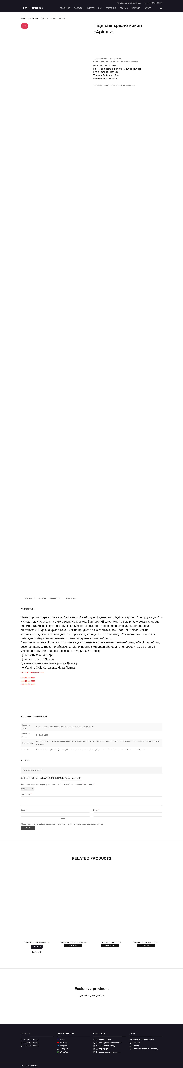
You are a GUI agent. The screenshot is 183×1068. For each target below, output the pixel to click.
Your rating (88, 784)
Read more (73, 945)
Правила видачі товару (105, 1046)
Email (96, 810)
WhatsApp (64, 1052)
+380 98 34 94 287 (155, 3)
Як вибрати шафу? (104, 1039)
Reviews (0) (71, 598)
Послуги (78, 8)
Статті (148, 8)
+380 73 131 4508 (28, 681)
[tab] (29, 598)
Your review (26, 794)
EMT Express (33, 8)
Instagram (64, 1049)
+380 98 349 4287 (28, 678)
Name (23, 810)
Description (28, 598)
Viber (62, 1039)
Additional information (50, 598)
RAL (100, 8)
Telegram (63, 1046)
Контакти (136, 8)
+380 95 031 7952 (28, 684)
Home (23, 18)
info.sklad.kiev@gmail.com (130, 3)
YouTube (63, 1043)
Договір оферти (102, 1049)
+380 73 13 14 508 (31, 1043)
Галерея (90, 8)
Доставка (136, 1043)
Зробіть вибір (37, 952)
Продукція (65, 8)
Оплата (136, 1046)
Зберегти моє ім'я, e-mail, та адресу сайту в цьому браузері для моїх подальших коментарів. (62, 824)
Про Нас (124, 8)
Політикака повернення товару (145, 1049)
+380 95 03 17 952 (31, 1046)
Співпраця (111, 8)
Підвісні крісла (32, 18)
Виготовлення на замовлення (108, 1052)
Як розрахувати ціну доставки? (108, 1043)
